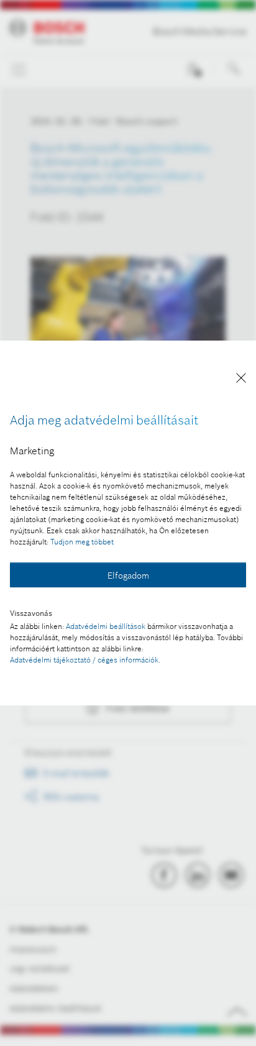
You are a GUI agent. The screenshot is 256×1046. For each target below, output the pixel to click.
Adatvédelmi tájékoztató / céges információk (84, 659)
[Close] (241, 380)
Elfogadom (128, 575)
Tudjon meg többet (82, 541)
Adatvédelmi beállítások (105, 626)
